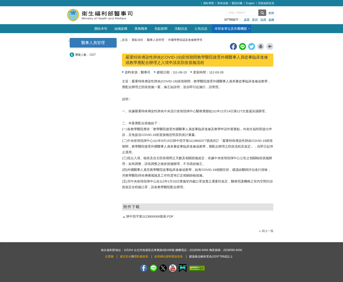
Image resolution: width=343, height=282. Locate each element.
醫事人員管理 (93, 42)
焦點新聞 (161, 28)
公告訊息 (201, 28)
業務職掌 (141, 28)
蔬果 (247, 19)
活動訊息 (181, 28)
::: (203, 2)
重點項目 (137, 39)
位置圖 (109, 256)
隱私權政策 (141, 256)
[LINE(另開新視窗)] (153, 268)
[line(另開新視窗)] (242, 46)
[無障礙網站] (197, 268)
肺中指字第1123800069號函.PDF (149, 216)
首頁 (125, 39)
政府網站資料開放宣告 (168, 256)
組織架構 (121, 28)
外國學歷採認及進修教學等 (185, 39)
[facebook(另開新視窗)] (233, 46)
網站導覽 (208, 3)
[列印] (260, 46)
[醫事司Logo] (110, 14)
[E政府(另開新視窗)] (183, 268)
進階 (271, 13)
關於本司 (101, 28)
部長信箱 (222, 3)
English (250, 3)
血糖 (271, 19)
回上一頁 (267, 230)
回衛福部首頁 (266, 3)
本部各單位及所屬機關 (231, 28)
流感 (263, 19)
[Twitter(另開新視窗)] (163, 268)
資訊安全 (125, 256)
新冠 (255, 19)
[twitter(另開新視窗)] (251, 46)
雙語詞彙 (237, 3)
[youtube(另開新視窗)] (172, 268)
